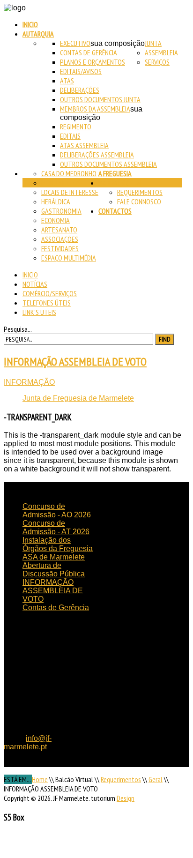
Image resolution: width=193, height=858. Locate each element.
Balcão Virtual (120, 182)
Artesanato (59, 229)
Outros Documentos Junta (100, 99)
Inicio (30, 24)
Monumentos (61, 182)
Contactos (115, 211)
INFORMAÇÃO (29, 382)
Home (40, 779)
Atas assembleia (84, 145)
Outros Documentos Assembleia (108, 164)
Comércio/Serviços (49, 293)
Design (125, 798)
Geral (155, 779)
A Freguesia (115, 173)
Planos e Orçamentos (92, 62)
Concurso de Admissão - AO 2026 (56, 510)
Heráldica (55, 201)
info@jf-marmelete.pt (28, 742)
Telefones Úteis (46, 302)
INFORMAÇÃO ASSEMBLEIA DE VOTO (75, 361)
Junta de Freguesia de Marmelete (78, 398)
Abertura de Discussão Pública (53, 569)
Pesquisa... (18, 329)
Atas (67, 80)
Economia (55, 220)
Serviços (157, 62)
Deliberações (79, 90)
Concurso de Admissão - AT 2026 (55, 527)
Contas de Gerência (88, 52)
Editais (70, 136)
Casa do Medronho (68, 173)
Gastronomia (61, 211)
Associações (59, 239)
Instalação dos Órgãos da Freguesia (57, 544)
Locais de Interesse (69, 192)
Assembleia (161, 52)
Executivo (75, 43)
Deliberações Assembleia (97, 154)
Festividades (60, 248)
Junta (153, 43)
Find (165, 339)
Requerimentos (140, 192)
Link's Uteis (39, 312)
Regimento (75, 126)
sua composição (117, 43)
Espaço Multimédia (68, 257)
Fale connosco (139, 201)
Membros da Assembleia (95, 108)
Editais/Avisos (81, 71)
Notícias (34, 284)
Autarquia (38, 33)
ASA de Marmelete (53, 557)
